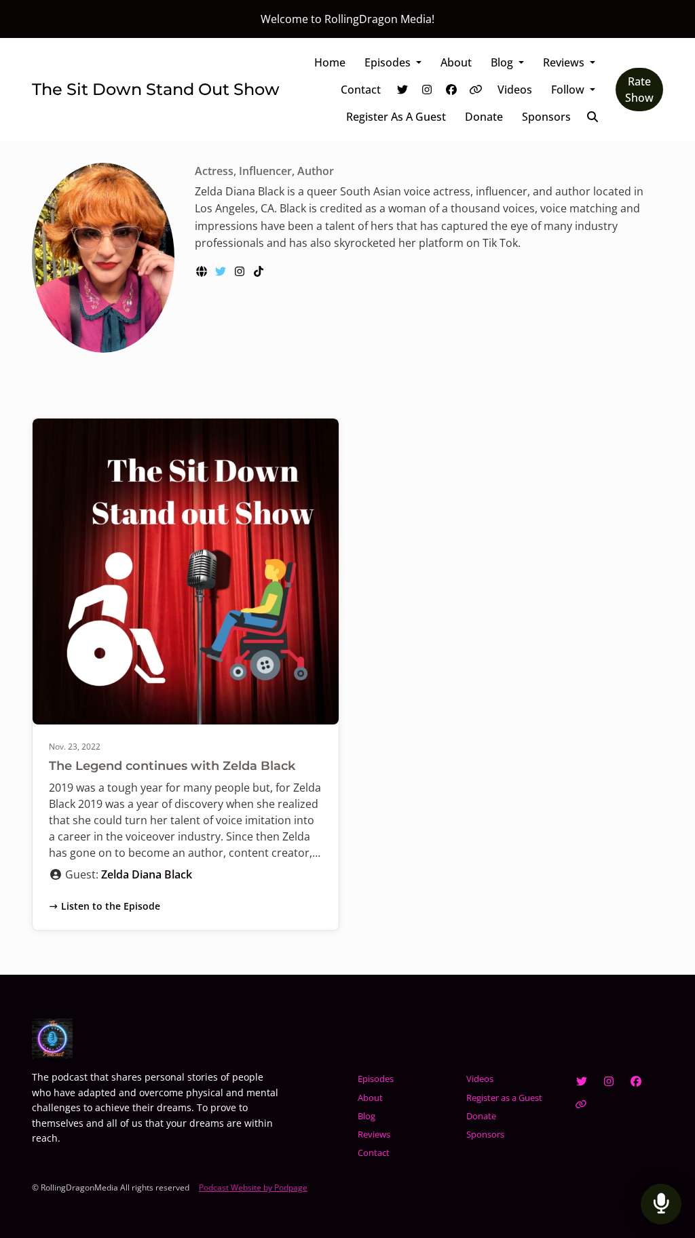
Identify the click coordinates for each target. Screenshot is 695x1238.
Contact (361, 89)
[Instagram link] (427, 89)
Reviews (565, 62)
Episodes (388, 62)
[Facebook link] (451, 89)
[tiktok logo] (258, 271)
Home (329, 62)
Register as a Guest (396, 116)
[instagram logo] (241, 271)
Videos (514, 89)
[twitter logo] (222, 271)
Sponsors (546, 116)
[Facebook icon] (636, 1081)
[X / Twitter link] (402, 89)
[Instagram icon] (609, 1081)
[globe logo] (203, 271)
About (456, 62)
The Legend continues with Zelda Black (172, 765)
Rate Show (639, 89)
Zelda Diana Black (146, 874)
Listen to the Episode (110, 906)
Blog (503, 62)
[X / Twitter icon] (581, 1081)
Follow (569, 89)
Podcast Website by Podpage (253, 1187)
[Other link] (476, 89)
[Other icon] (582, 1104)
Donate (484, 116)
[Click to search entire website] (592, 116)
